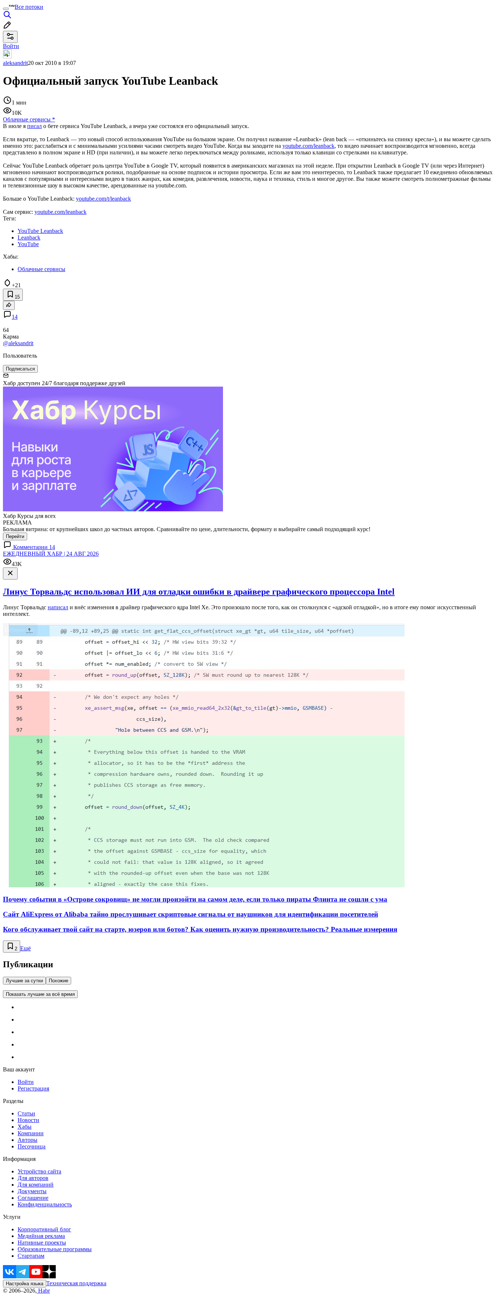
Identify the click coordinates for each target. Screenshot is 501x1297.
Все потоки (29, 7)
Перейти (15, 536)
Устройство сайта (39, 1171)
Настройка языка (24, 1283)
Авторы (27, 1140)
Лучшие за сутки (24, 980)
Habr (43, 1290)
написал (58, 607)
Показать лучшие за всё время (40, 994)
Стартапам (31, 1256)
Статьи (26, 1113)
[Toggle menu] (6, 9)
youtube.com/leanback (308, 146)
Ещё (25, 948)
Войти (26, 1082)
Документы (32, 1191)
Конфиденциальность (45, 1204)
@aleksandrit (18, 343)
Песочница (31, 1146)
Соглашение (33, 1198)
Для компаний (36, 1184)
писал (34, 126)
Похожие (58, 980)
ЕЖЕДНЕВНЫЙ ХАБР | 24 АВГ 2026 (51, 554)
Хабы (25, 1127)
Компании (31, 1133)
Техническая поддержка (76, 1283)
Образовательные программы (55, 1249)
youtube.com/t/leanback (103, 199)
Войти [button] (11, 46)
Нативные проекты (42, 1242)
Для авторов (33, 1178)
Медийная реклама (41, 1236)
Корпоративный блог (44, 1229)
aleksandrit (15, 63)
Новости (28, 1120)
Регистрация (33, 1088)
